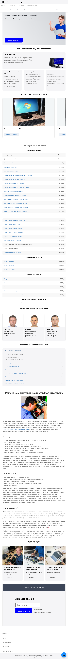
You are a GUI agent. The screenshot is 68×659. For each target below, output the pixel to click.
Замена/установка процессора (13, 236)
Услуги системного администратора (14, 291)
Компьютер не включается (13, 350)
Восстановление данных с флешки (14, 183)
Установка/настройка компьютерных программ (18, 175)
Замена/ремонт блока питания (13, 228)
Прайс (3, 5)
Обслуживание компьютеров (12, 287)
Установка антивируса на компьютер (15, 195)
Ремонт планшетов (35, 9)
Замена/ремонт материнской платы (14, 220)
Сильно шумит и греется (12, 370)
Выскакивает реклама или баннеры (15, 380)
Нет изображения (10, 363)
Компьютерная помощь (14, 2)
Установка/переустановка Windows (14, 179)
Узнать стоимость (11, 134)
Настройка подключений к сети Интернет (16, 199)
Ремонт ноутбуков (22, 9)
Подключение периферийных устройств (15, 211)
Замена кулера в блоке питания (13, 232)
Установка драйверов (10, 163)
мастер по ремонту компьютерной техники (15, 429)
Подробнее (10, 577)
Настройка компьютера (11, 171)
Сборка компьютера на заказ (12, 252)
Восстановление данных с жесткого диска (16, 187)
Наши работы (12, 5)
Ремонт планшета (9, 266)
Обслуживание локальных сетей (13, 295)
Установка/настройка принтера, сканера (16, 207)
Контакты (22, 5)
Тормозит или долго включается (14, 384)
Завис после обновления (12, 377)
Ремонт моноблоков (48, 9)
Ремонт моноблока (9, 269)
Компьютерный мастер (8, 9)
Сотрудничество (32, 5)
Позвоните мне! (24, 611)
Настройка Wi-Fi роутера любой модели (15, 203)
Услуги (4, 634)
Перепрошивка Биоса (10, 167)
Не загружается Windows (12, 366)
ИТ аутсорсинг (60, 9)
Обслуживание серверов (11, 283)
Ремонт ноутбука (9, 261)
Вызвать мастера (13, 40)
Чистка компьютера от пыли (12, 240)
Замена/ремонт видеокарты (12, 224)
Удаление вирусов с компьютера (13, 191)
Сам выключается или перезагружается (16, 373)
